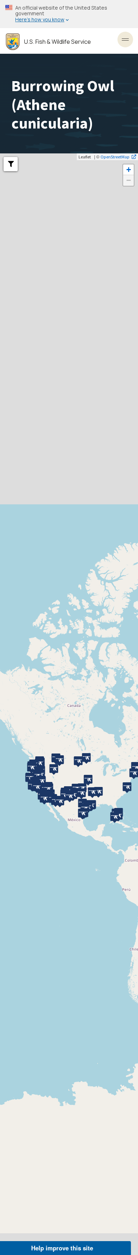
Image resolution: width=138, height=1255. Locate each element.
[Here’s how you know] (69, 14)
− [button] (128, 180)
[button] (11, 164)
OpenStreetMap (115, 156)
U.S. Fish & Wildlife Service (57, 42)
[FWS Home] (13, 41)
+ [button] (128, 169)
